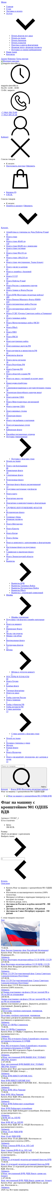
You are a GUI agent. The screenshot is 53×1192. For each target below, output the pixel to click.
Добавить (5, 957)
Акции (4, 59)
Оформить (30, 166)
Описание (5, 883)
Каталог (5, 228)
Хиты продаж (22, 59)
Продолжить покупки (15, 166)
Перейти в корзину (14, 206)
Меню (3, 2)
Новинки (12, 59)
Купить (4, 881)
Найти (43, 787)
